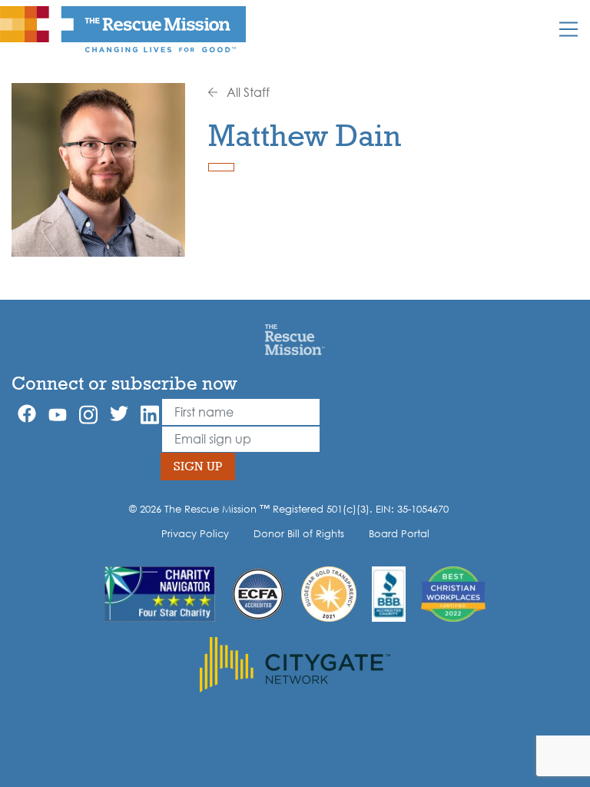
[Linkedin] (149, 414)
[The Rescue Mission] (123, 28)
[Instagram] (88, 414)
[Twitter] (119, 413)
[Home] (294, 339)
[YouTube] (57, 413)
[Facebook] (27, 413)
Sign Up (198, 466)
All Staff (247, 92)
